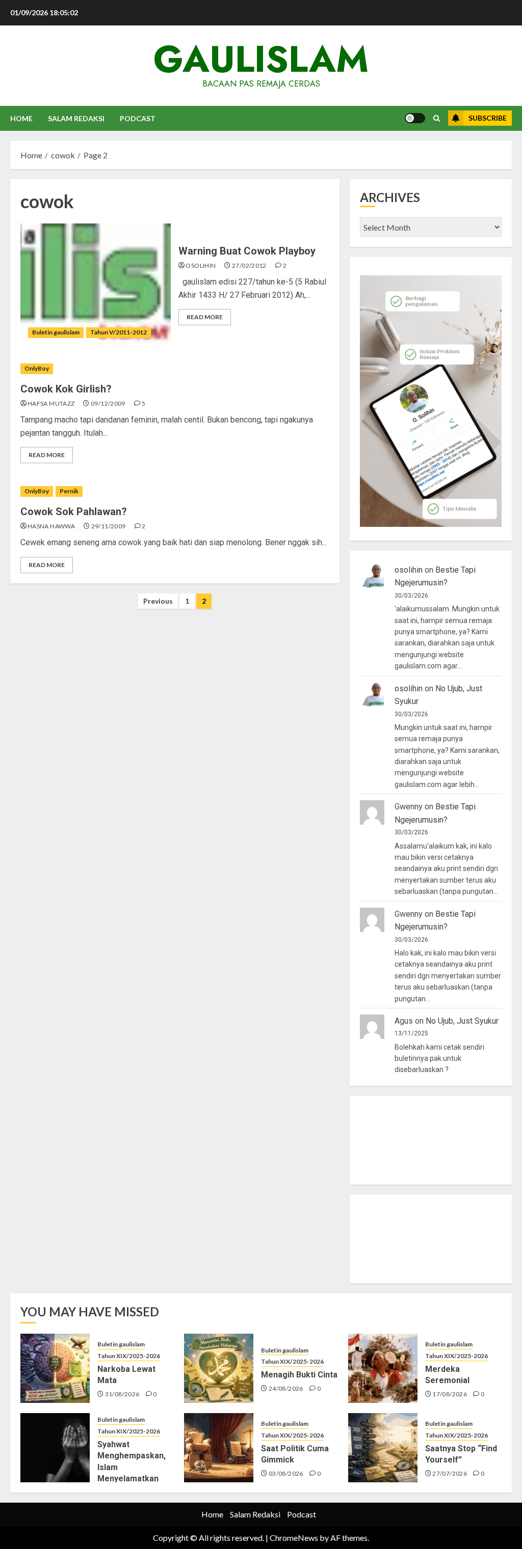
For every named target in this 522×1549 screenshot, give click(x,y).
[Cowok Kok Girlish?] (174, 369)
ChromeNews (294, 1537)
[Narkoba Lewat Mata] (55, 1368)
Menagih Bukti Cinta (299, 1374)
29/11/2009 (108, 526)
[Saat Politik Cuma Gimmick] (218, 1447)
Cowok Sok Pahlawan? (73, 511)
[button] (436, 118)
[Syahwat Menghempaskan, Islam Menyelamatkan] (55, 1447)
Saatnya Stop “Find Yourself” (461, 1454)
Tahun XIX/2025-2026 (128, 1356)
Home (21, 118)
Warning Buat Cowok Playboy (247, 251)
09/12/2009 (108, 403)
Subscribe (487, 118)
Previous (158, 601)
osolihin (201, 265)
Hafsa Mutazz (51, 403)
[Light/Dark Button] (415, 118)
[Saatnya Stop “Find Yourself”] (382, 1447)
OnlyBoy (36, 368)
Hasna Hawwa (51, 526)
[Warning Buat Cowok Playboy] (95, 284)
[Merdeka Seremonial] (382, 1368)
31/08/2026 (122, 1394)
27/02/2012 (249, 265)
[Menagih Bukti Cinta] (218, 1368)
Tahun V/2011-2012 (118, 332)
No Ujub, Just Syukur (462, 1021)
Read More (205, 317)
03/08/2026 (286, 1473)
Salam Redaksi (76, 118)
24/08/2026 (286, 1388)
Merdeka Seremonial (447, 1374)
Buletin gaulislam (56, 332)
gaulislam (261, 59)
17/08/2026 (449, 1394)
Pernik (69, 491)
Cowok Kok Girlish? (66, 389)
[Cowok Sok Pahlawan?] (174, 491)
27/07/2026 (449, 1473)
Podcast (137, 118)
